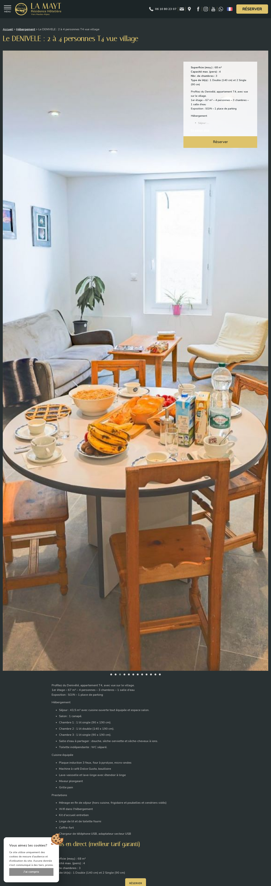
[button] (111, 674)
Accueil (8, 29)
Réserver (252, 9)
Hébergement (25, 29)
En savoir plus (200, 130)
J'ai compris (31, 872)
